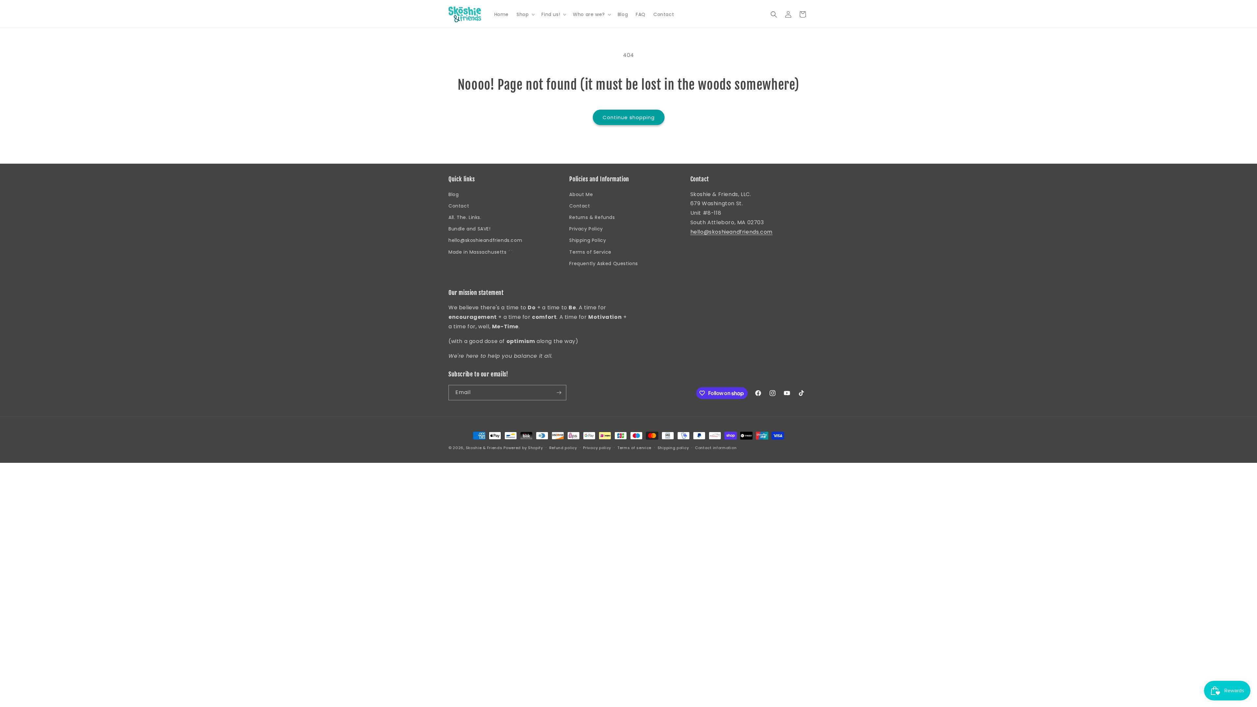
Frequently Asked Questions (603, 263)
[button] (525, 14)
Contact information (716, 447)
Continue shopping (629, 117)
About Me (581, 194)
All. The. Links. (465, 217)
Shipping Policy (587, 240)
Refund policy (563, 447)
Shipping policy (673, 447)
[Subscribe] (559, 392)
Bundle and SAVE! (469, 229)
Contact (458, 206)
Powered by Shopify (523, 447)
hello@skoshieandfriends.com (485, 240)
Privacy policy (597, 447)
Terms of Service (590, 252)
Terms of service (634, 447)
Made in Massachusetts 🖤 (481, 252)
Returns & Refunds (592, 217)
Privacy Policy (586, 229)
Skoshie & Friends (484, 447)
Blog (453, 194)
